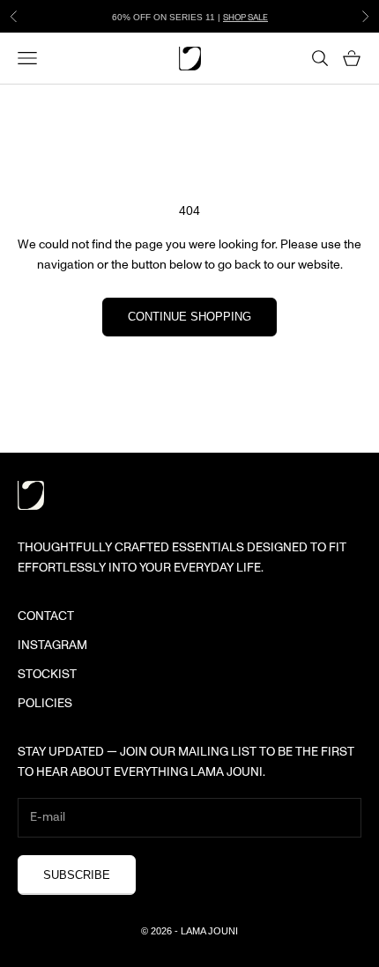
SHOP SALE (245, 16)
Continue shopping (189, 316)
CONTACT (46, 616)
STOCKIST (47, 674)
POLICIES (45, 704)
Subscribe (76, 875)
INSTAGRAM (52, 645)
